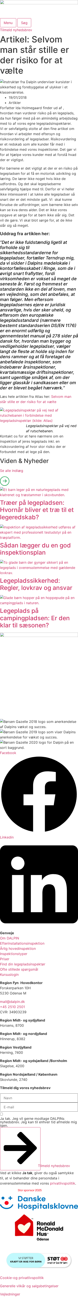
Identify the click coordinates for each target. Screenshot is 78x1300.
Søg (24, 23)
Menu (8, 23)
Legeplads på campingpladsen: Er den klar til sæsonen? (35, 618)
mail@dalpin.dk (12, 1001)
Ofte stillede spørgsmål (19, 969)
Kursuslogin (9, 974)
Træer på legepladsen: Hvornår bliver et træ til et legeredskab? (37, 510)
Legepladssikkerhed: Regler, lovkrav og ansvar (36, 584)
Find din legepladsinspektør (22, 964)
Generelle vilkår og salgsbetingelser (29, 1286)
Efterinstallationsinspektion (22, 943)
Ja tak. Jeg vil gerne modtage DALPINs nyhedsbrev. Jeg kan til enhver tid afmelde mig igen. (38, 1122)
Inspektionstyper (13, 954)
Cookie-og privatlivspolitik (22, 1278)
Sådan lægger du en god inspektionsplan (35, 549)
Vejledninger (10, 1294)
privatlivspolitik (62, 1183)
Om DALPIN (9, 938)
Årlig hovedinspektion (18, 948)
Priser (4, 959)
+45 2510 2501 (12, 1007)
